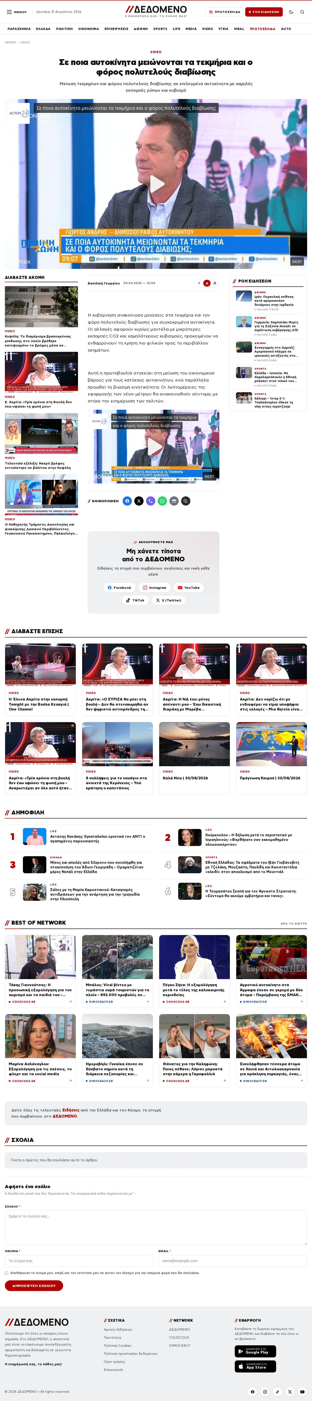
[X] (290, 1392)
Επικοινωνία (113, 1370)
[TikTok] (277, 1392)
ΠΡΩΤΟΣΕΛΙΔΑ (263, 28)
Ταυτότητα (112, 1337)
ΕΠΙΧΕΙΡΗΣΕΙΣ (117, 28)
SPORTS (160, 28)
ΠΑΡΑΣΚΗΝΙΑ (19, 28)
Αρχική (10, 42)
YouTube (192, 588)
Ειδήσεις (70, 1110)
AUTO (286, 28)
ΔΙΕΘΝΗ (141, 28)
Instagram (157, 588)
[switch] (291, 12)
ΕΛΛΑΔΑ (43, 28)
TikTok (138, 600)
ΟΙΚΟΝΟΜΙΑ (88, 28)
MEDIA (191, 28)
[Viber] (150, 501)
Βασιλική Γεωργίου (104, 283)
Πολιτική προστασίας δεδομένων (131, 1354)
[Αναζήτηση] (302, 12)
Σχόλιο (12, 1206)
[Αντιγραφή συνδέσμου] (185, 501)
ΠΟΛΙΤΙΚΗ (64, 28)
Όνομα (12, 1251)
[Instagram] (265, 1392)
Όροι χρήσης (114, 1362)
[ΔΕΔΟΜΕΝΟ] (36, 1322)
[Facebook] (127, 501)
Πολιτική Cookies (117, 1345)
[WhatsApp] (162, 501)
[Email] (174, 501)
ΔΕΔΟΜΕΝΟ (65, 1116)
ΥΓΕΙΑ (223, 28)
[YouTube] (302, 1392)
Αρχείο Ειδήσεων (118, 1329)
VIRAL (239, 28)
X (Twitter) (171, 600)
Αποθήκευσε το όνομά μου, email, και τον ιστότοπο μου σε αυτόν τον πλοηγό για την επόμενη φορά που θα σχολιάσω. (104, 1273)
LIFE (176, 28)
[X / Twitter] (139, 501)
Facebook (122, 588)
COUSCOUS (179, 1337)
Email (164, 1251)
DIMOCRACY (179, 1345)
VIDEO (207, 28)
